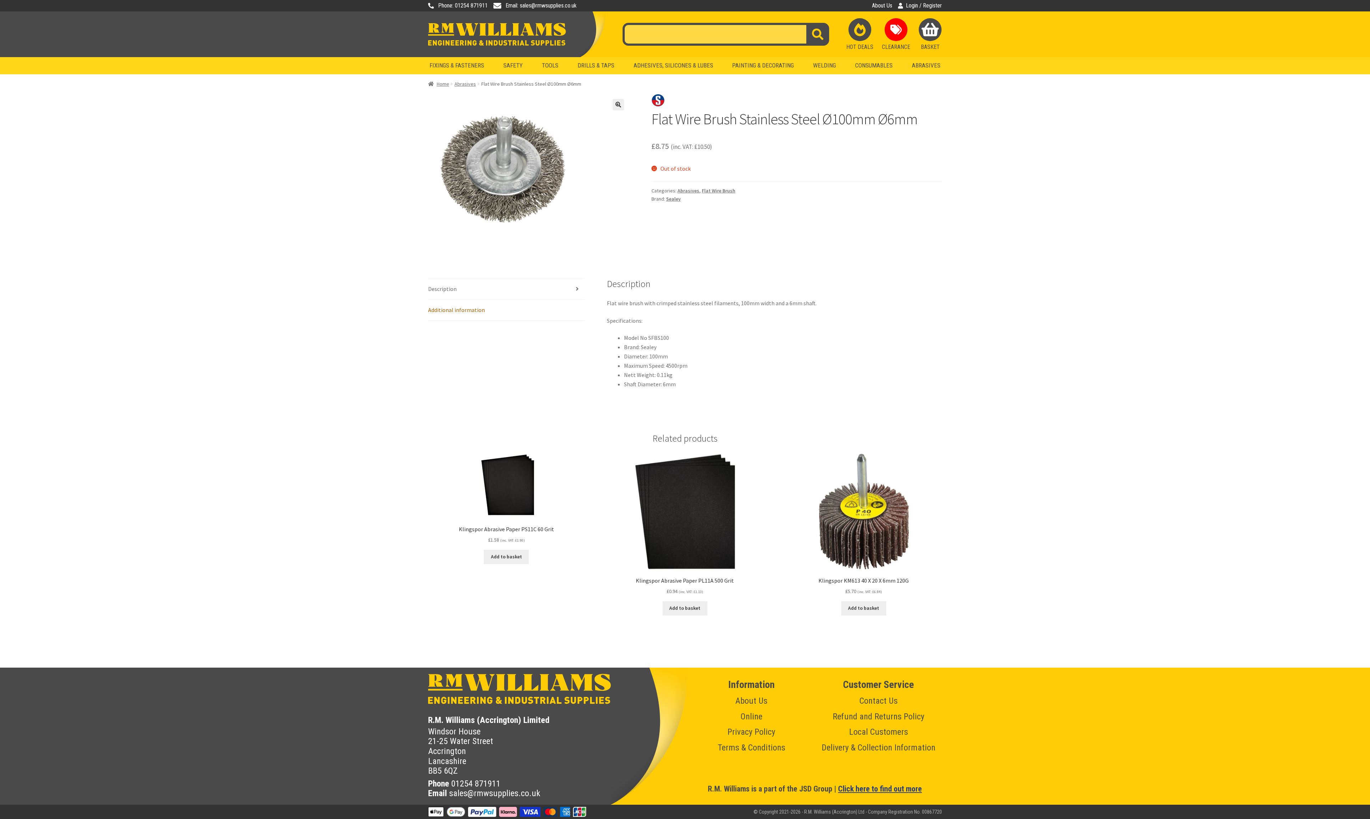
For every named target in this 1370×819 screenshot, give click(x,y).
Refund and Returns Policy (878, 717)
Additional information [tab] (456, 309)
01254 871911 (476, 784)
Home (443, 84)
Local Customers (878, 732)
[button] (618, 104)
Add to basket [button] (506, 556)
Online (751, 717)
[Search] (817, 34)
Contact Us (878, 701)
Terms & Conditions (751, 748)
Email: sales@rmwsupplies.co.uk (541, 5)
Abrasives (465, 84)
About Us (882, 5)
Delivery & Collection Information (878, 748)
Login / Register (924, 5)
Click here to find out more (880, 788)
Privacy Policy (751, 732)
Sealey (673, 199)
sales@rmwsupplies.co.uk (494, 793)
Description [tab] (442, 288)
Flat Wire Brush (718, 190)
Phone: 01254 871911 (463, 5)
